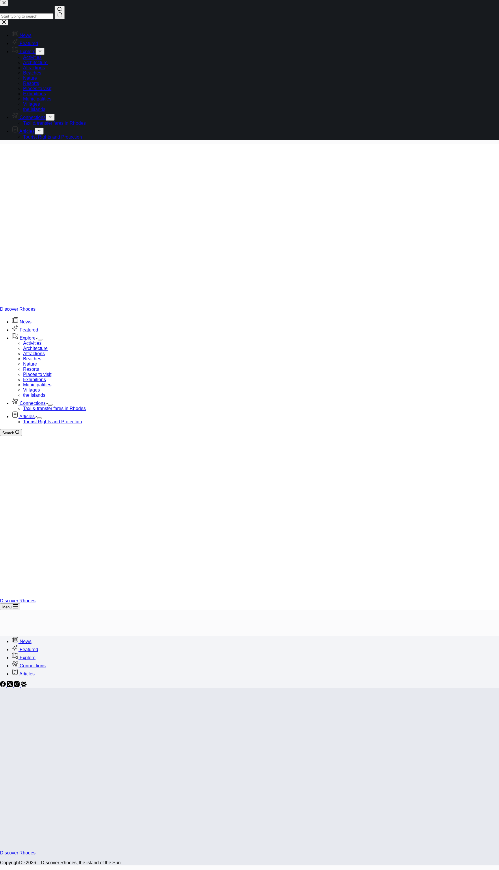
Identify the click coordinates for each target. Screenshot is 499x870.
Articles (27, 416)
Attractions (34, 353)
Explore (28, 338)
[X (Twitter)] (10, 685)
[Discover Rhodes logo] (148, 303)
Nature (30, 364)
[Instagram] (17, 685)
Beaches (32, 358)
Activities (32, 343)
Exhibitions (34, 379)
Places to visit (37, 374)
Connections (33, 403)
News (25, 321)
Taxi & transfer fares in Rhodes (54, 408)
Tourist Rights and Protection (52, 421)
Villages (31, 390)
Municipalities (37, 384)
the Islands (34, 395)
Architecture (35, 348)
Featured (29, 329)
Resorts (31, 369)
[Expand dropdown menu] (40, 339)
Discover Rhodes (18, 309)
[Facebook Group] (24, 685)
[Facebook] (3, 685)
